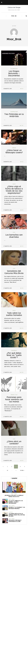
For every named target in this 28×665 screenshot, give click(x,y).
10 (7, 470)
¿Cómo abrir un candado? (14, 442)
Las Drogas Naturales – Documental (14, 73)
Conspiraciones (14, 111)
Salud (14, 310)
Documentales (14, 68)
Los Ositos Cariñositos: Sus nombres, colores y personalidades (16, 502)
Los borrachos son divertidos (14, 236)
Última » (22, 470)
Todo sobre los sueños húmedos (14, 314)
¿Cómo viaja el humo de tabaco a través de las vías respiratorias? (14, 189)
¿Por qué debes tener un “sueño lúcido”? (14, 355)
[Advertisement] (14, 599)
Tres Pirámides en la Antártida (14, 115)
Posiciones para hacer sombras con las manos (14, 399)
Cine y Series (14, 493)
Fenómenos (14, 350)
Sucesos (11, 512)
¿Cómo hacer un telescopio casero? (14, 151)
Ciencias (14, 147)
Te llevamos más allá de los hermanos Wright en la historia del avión (17, 515)
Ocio (14, 232)
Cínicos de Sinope (14, 7)
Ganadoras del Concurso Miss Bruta (14, 272)
